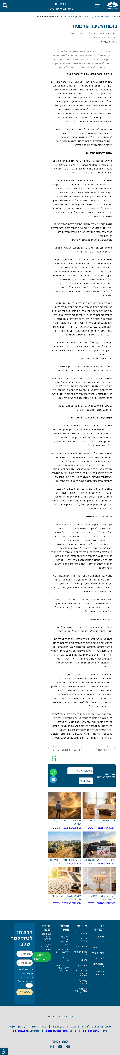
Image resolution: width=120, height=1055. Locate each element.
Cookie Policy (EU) (80, 990)
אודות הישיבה (83, 940)
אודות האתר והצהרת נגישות (81, 973)
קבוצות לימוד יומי (97, 965)
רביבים (60, 4)
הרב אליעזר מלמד (100, 33)
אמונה (66, 16)
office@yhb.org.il (57, 1031)
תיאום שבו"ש (80, 933)
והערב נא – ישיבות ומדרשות (45, 936)
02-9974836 (91, 1031)
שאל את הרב (98, 953)
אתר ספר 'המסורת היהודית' (100, 974)
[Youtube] (60, 1046)
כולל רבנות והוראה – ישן (62, 951)
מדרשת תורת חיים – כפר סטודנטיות (62, 968)
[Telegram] (53, 779)
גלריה (84, 959)
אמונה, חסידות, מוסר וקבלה (85, 16)
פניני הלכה (81, 946)
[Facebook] (68, 1046)
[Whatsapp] (53, 772)
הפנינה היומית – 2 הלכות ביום (46, 946)
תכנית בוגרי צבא (63, 959)
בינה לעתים (98, 947)
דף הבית (115, 16)
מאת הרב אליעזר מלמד (60, 8)
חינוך (104, 42)
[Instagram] (52, 1046)
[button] (97, 6)
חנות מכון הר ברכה (80, 953)
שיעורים (105, 16)
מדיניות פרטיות (83, 982)
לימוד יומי (99, 958)
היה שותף (82, 965)
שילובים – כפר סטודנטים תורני (64, 940)
